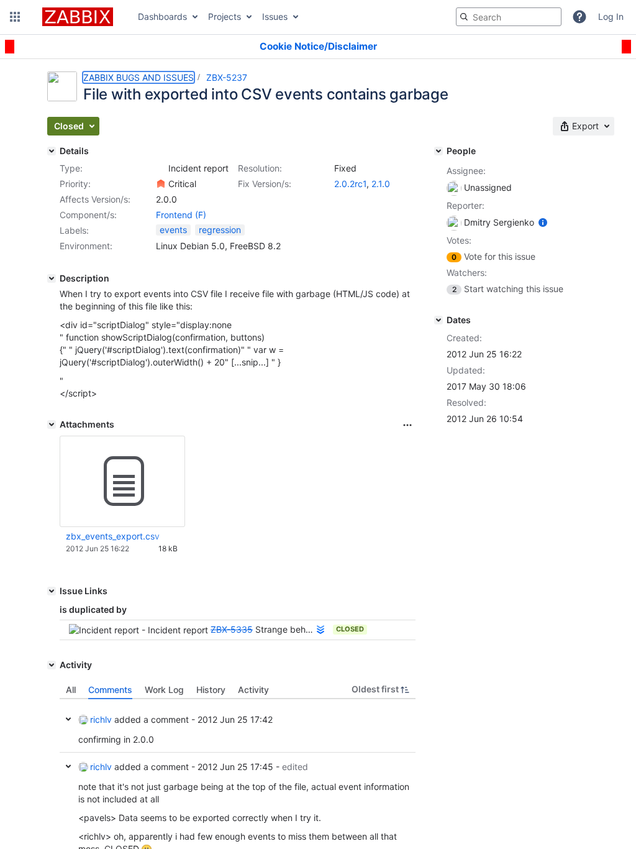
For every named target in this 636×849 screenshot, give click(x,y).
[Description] (51, 278)
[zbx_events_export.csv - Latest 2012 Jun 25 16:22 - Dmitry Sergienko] (122, 481)
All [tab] (71, 689)
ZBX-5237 (226, 77)
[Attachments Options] (407, 425)
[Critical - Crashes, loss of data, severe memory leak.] (161, 184)
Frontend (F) (181, 214)
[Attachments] (51, 424)
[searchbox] (509, 16)
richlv (101, 719)
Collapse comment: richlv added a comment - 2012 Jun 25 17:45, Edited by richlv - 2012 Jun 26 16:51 (68, 766)
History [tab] (210, 689)
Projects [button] (224, 16)
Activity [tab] (253, 689)
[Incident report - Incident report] (161, 168)
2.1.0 (380, 183)
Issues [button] (275, 16)
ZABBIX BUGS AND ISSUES (138, 77)
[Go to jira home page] (77, 16)
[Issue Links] (51, 591)
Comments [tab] (110, 689)
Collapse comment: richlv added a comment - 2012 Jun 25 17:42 (68, 719)
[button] (15, 16)
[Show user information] (543, 222)
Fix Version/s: (264, 183)
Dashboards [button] (162, 16)
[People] (438, 151)
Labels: (74, 230)
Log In (611, 16)
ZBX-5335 (232, 629)
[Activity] (51, 665)
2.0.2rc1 (350, 183)
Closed (350, 629)
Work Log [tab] (164, 689)
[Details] (51, 151)
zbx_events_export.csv (113, 536)
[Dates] (438, 320)
